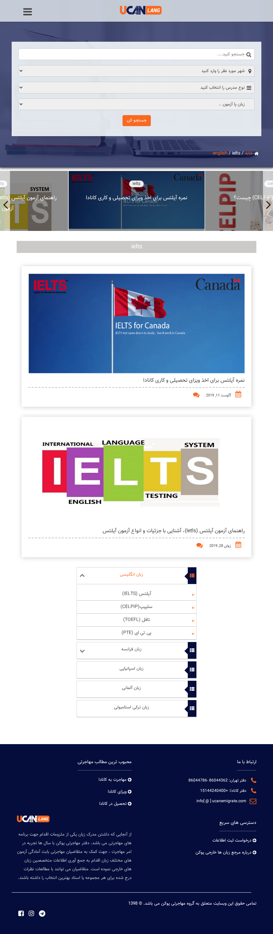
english (220, 153)
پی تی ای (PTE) (136, 633)
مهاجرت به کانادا (113, 779)
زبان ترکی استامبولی (131, 707)
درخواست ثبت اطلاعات (231, 840)
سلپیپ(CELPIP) (136, 607)
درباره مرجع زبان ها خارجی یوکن (223, 852)
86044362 (218, 780)
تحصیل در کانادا (113, 804)
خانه (249, 153)
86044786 (197, 780)
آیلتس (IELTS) (136, 594)
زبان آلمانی (131, 688)
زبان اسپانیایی (131, 668)
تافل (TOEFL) (136, 620)
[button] (268, 201)
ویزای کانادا (117, 792)
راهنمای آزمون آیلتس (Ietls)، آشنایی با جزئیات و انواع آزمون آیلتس (174, 531)
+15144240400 (214, 791)
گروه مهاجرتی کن (177, 903)
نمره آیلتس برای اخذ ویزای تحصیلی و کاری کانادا (194, 380)
